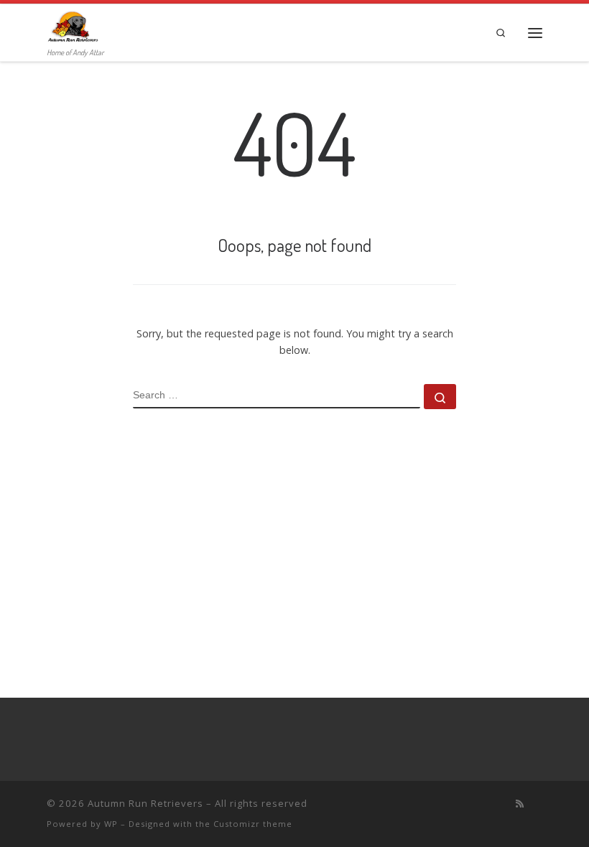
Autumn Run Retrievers (145, 803)
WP (111, 823)
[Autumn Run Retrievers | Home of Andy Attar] (72, 25)
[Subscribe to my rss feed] (520, 803)
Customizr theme (252, 823)
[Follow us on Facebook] (538, 803)
